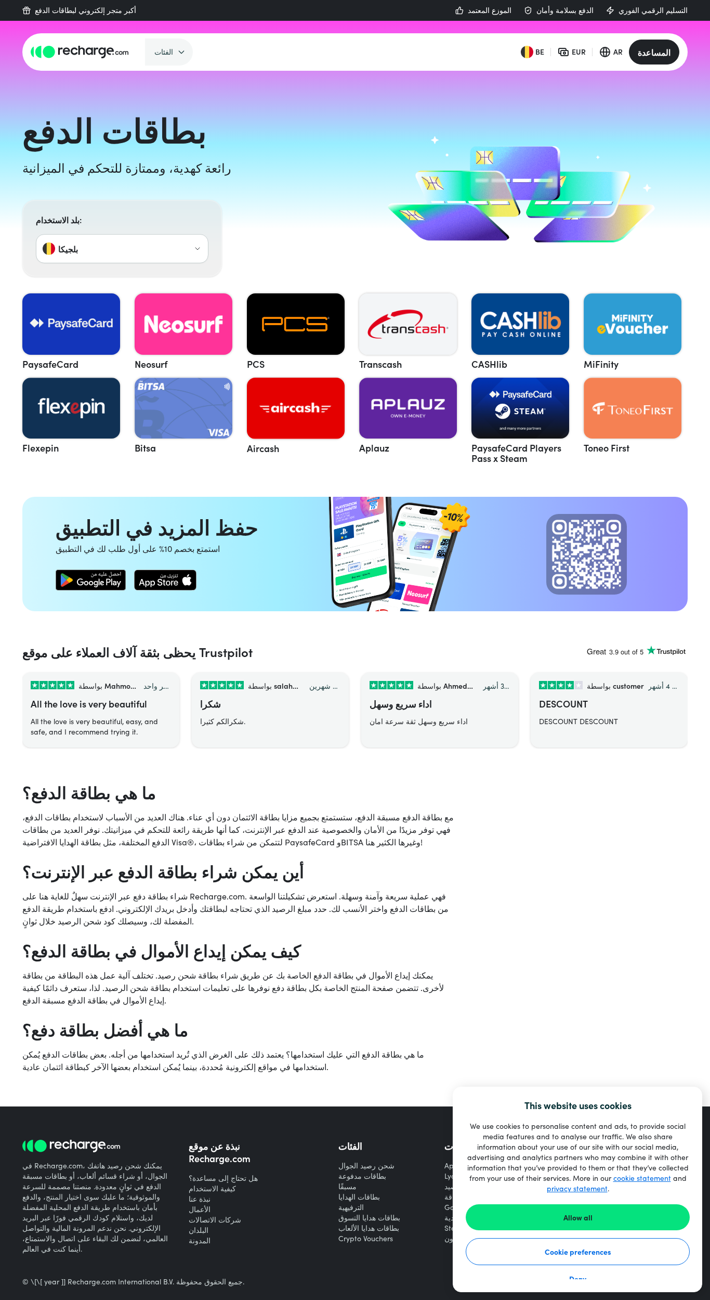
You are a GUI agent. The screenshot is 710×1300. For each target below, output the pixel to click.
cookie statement (642, 1178)
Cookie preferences (578, 1251)
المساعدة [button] (654, 52)
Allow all (578, 1217)
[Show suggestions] (197, 248)
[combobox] (122, 248)
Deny (577, 1278)
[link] (91, 580)
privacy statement (577, 1188)
